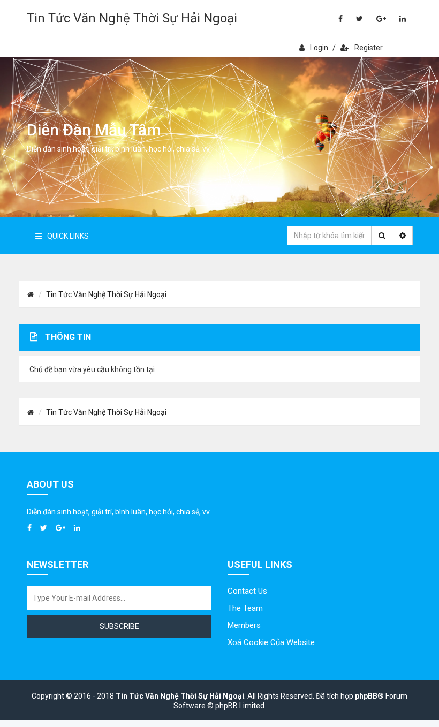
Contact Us (247, 591)
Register (368, 47)
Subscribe (119, 626)
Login (319, 47)
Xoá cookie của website (271, 642)
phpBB (366, 696)
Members (244, 625)
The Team (245, 608)
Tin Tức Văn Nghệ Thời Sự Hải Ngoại (132, 18)
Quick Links (68, 236)
